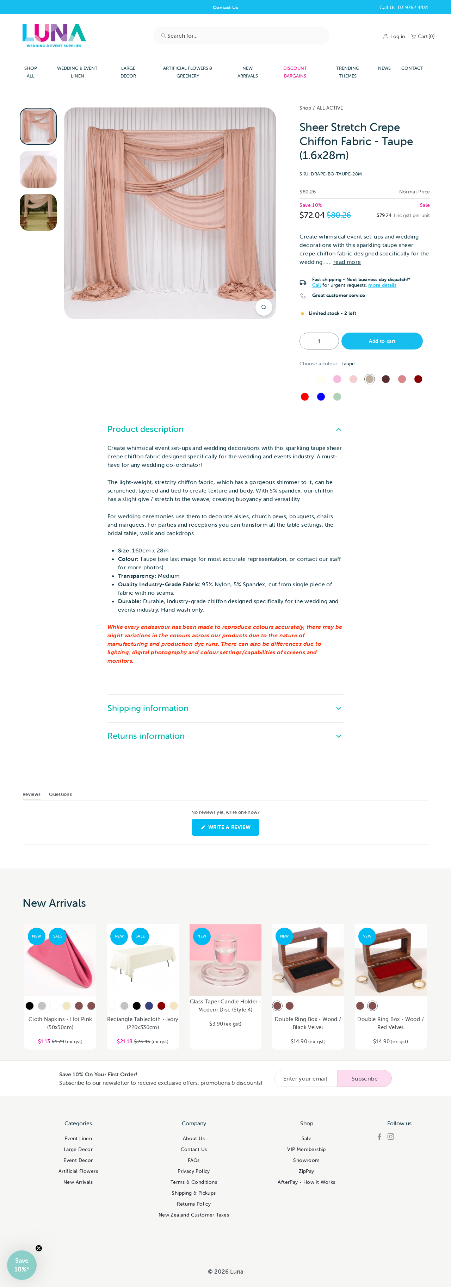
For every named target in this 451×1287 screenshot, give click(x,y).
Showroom (306, 1160)
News (384, 68)
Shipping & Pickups (194, 1193)
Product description (145, 429)
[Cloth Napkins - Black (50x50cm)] (29, 1006)
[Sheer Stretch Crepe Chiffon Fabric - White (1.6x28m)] (305, 379)
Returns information (146, 736)
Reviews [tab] (32, 795)
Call (316, 285)
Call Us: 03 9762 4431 (403, 7)
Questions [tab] (60, 795)
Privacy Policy (194, 1171)
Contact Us (225, 7)
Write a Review (232, 829)
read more (347, 261)
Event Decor (78, 1160)
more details (382, 285)
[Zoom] (263, 307)
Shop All (30, 72)
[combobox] (241, 35)
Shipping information (148, 708)
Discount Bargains (295, 72)
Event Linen (78, 1138)
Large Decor (128, 72)
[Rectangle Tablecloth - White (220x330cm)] (112, 1006)
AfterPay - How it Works (306, 1182)
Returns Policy (194, 1204)
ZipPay (306, 1171)
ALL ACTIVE (330, 108)
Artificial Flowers (78, 1171)
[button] (22, 1265)
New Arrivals (247, 72)
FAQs (194, 1160)
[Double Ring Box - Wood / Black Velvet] (277, 1006)
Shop (305, 108)
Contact (412, 68)
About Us (194, 1138)
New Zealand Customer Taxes (194, 1215)
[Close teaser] (38, 1248)
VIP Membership (306, 1149)
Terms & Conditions (194, 1182)
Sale (307, 1138)
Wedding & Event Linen (77, 72)
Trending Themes (347, 72)
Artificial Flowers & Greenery (187, 72)
